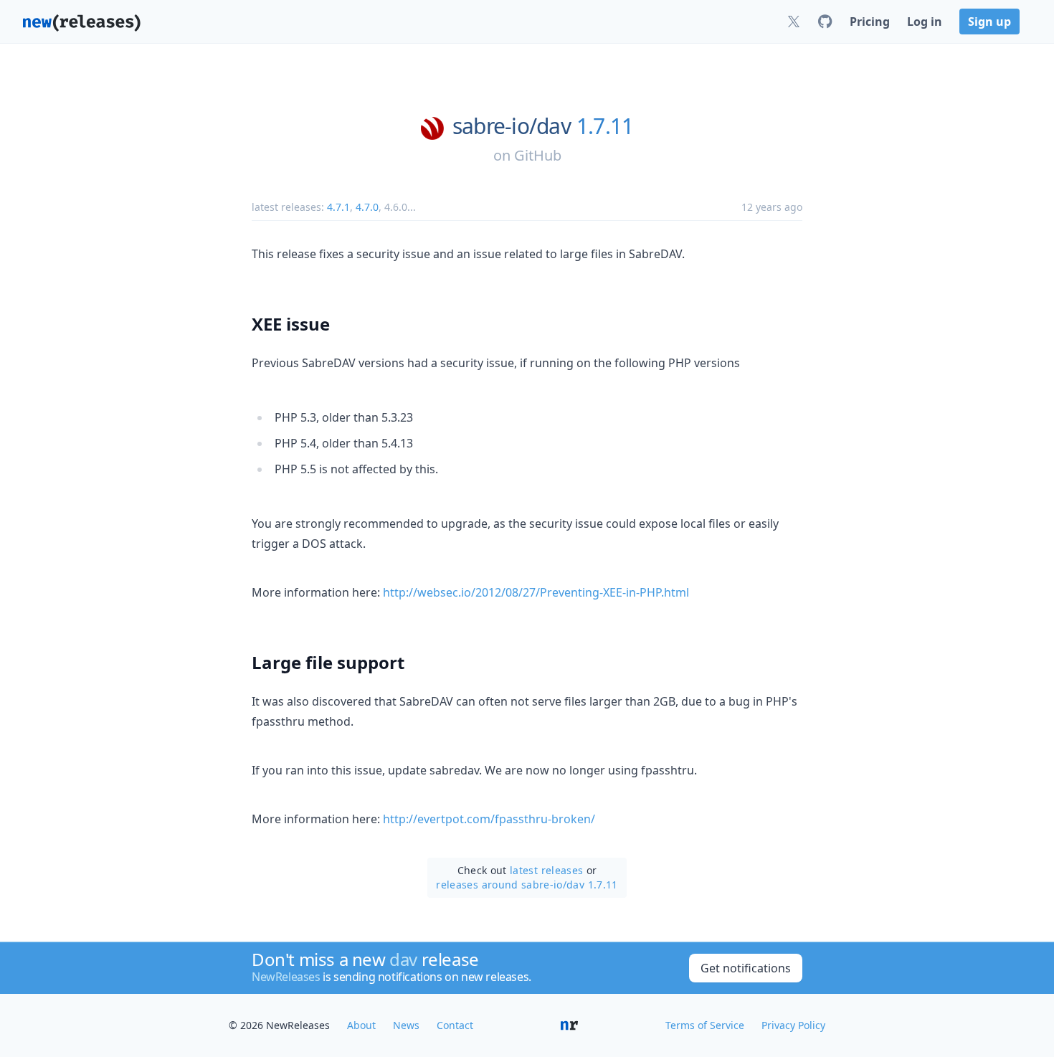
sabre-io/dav (511, 126)
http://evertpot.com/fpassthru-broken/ (489, 819)
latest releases (546, 870)
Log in (924, 21)
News (406, 1025)
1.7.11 (605, 126)
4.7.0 (367, 207)
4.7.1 (338, 207)
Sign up (989, 21)
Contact (455, 1025)
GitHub (537, 155)
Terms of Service (704, 1025)
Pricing (870, 21)
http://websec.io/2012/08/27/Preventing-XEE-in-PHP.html (536, 592)
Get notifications (746, 968)
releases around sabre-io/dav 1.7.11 (526, 884)
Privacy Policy (793, 1025)
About (361, 1025)
